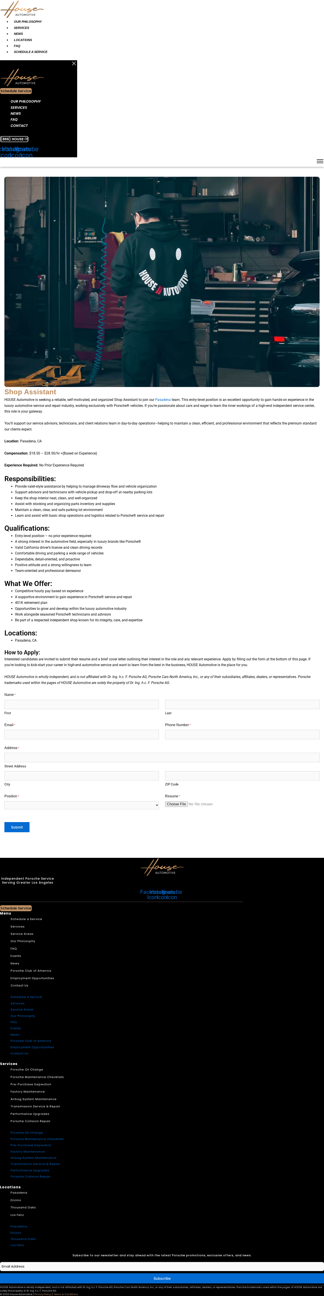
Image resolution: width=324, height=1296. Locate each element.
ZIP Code (172, 784)
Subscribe (162, 1278)
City (7, 784)
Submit (17, 827)
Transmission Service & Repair (35, 1106)
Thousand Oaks (23, 1207)
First (7, 713)
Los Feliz (17, 1215)
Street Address (15, 766)
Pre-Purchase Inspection (31, 1084)
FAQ (17, 46)
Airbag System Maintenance (34, 1099)
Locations (23, 40)
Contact (19, 125)
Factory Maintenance (28, 1091)
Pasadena (163, 400)
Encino (16, 1200)
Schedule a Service (30, 52)
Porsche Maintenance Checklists (37, 1077)
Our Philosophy (28, 21)
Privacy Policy (43, 1294)
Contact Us (19, 985)
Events (16, 956)
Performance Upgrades (30, 1114)
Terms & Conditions (66, 1294)
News (18, 34)
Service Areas (22, 934)
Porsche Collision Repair (31, 1121)
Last (168, 713)
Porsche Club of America (31, 971)
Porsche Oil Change (27, 1069)
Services (21, 28)
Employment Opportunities (32, 978)
